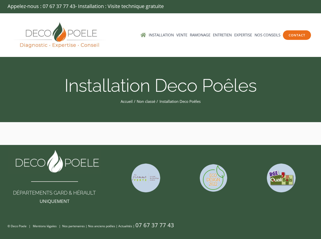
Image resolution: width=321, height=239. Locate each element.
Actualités (125, 226)
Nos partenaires (73, 226)
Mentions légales (45, 226)
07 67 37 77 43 (59, 6)
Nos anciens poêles (101, 226)
